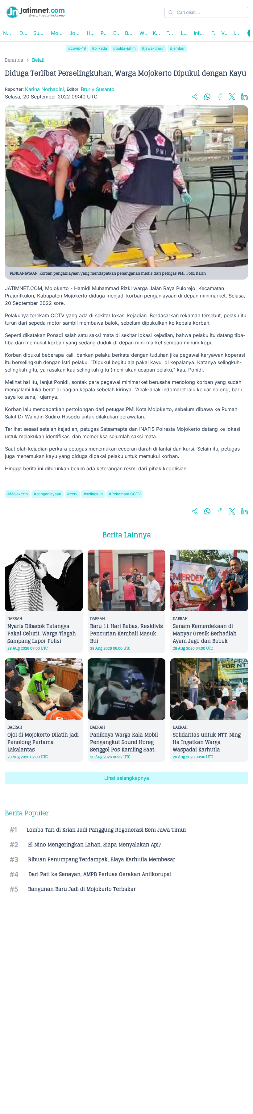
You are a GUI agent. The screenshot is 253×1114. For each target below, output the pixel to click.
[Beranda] (35, 12)
